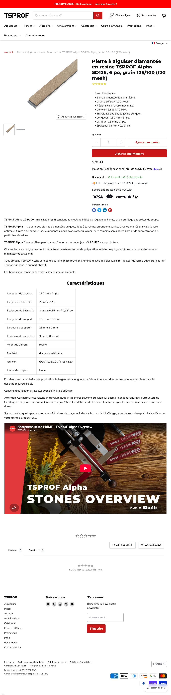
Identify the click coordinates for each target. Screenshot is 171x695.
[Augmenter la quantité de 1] (121, 142)
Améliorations (66, 26)
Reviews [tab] (12, 550)
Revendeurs (12, 35)
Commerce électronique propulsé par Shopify (26, 673)
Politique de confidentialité (31, 662)
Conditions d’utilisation (15, 665)
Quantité (97, 134)
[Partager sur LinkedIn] (105, 210)
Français (157, 663)
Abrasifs (45, 26)
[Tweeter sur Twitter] (99, 210)
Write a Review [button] (153, 544)
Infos (149, 26)
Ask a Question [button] (124, 544)
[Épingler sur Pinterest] (110, 210)
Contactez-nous (35, 35)
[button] (159, 43)
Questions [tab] (34, 550)
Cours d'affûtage (111, 26)
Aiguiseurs (11, 26)
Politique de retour (57, 662)
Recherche (9, 662)
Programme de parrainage (43, 665)
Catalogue (88, 26)
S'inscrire (96, 629)
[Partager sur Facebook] (94, 210)
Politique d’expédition (80, 662)
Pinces (28, 26)
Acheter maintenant (129, 154)
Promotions (134, 26)
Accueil (8, 52)
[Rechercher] (97, 15)
